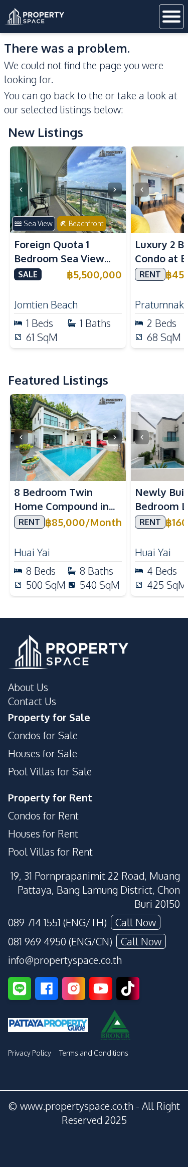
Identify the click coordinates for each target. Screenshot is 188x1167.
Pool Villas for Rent (50, 851)
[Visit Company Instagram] (73, 988)
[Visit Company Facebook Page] (46, 988)
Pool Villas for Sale (50, 771)
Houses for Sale (42, 753)
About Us (28, 687)
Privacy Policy (29, 1053)
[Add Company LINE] (19, 988)
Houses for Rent (43, 833)
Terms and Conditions (93, 1053)
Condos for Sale (43, 735)
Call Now (135, 922)
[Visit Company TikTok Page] (127, 988)
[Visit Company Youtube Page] (100, 988)
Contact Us (32, 701)
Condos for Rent (43, 815)
